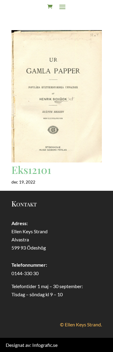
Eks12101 (31, 170)
